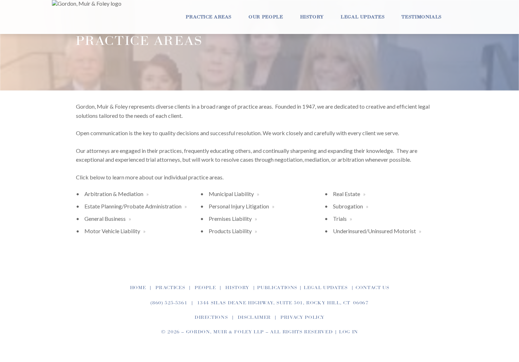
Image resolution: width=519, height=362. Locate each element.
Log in (348, 332)
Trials (340, 218)
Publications (277, 288)
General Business (105, 218)
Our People (266, 17)
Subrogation (348, 206)
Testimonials (421, 17)
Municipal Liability (231, 193)
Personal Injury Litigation (239, 206)
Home (138, 288)
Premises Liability (230, 218)
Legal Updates (362, 17)
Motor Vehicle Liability (112, 231)
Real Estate (346, 193)
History (312, 17)
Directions (211, 317)
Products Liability (230, 231)
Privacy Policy (302, 317)
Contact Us (372, 288)
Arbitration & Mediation (113, 193)
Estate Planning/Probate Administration (132, 206)
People (205, 288)
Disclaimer (254, 317)
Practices (170, 288)
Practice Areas (209, 17)
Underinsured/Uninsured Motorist (374, 231)
